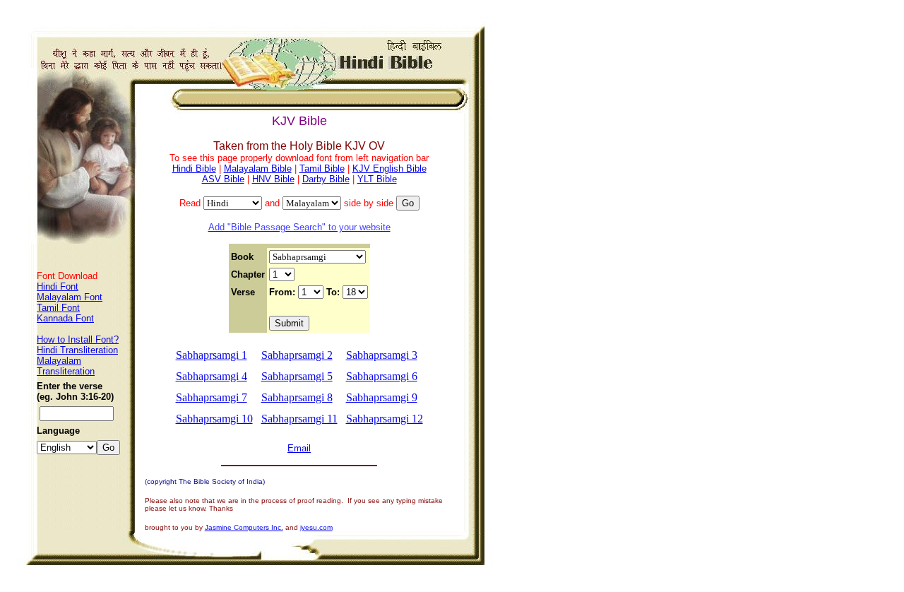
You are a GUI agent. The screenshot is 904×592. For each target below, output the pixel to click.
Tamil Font (58, 307)
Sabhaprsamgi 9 (381, 397)
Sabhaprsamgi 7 (211, 397)
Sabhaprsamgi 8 (297, 397)
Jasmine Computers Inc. (244, 527)
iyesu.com (316, 527)
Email (299, 448)
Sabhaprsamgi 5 (297, 376)
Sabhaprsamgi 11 (299, 419)
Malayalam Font (69, 297)
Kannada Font (65, 318)
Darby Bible (326, 179)
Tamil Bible (322, 168)
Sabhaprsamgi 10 (214, 419)
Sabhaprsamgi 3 (381, 355)
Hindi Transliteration (77, 350)
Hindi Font (57, 286)
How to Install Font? (78, 339)
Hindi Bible (194, 168)
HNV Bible (273, 179)
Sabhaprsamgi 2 (297, 355)
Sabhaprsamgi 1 (211, 355)
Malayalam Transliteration (66, 366)
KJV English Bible (389, 168)
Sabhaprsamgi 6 (381, 376)
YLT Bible (377, 179)
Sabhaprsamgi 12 (384, 419)
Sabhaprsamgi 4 (211, 376)
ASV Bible (223, 179)
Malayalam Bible (258, 168)
